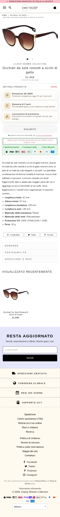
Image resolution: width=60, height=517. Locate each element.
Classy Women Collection (34, 492)
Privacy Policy (40, 481)
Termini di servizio (30, 442)
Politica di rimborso (30, 438)
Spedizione (30, 414)
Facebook (31, 462)
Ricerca (30, 431)
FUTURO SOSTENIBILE (43, 135)
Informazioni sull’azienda (30, 488)
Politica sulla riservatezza (30, 447)
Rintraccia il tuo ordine (30, 423)
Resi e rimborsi (30, 427)
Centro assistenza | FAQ (30, 418)
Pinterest (32, 470)
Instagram (31, 475)
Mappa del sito (30, 451)
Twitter (31, 466)
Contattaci (30, 455)
